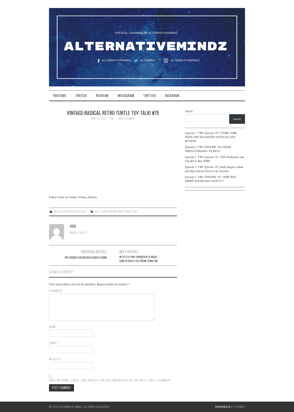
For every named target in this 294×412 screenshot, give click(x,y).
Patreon (102, 95)
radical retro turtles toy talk (70, 211)
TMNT (135, 211)
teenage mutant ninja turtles (116, 211)
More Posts (78, 233)
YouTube (59, 95)
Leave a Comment (126, 118)
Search (189, 111)
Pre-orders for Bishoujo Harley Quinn (86, 257)
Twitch (81, 95)
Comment (57, 291)
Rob (111, 118)
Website (55, 359)
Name (54, 327)
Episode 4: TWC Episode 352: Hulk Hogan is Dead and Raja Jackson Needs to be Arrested (214, 169)
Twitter (149, 95)
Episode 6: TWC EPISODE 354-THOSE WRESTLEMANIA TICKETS (208, 149)
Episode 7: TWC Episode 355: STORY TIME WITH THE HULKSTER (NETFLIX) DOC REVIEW (211, 137)
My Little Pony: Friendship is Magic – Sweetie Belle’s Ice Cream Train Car (139, 259)
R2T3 (97, 211)
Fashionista (222, 407)
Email (54, 343)
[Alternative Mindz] (147, 47)
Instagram (126, 95)
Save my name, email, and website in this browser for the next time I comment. (110, 380)
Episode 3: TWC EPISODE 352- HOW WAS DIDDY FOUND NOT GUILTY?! (210, 179)
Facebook (172, 95)
